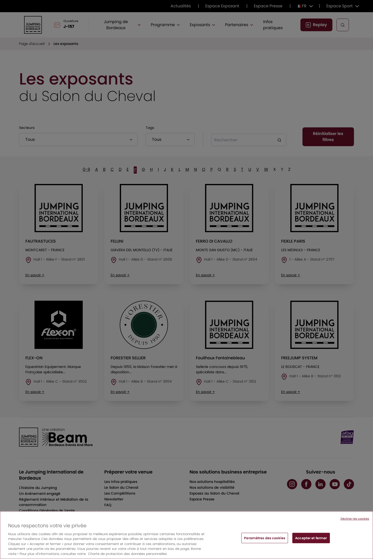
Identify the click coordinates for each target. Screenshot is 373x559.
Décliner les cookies (355, 519)
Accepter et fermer (311, 537)
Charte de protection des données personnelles (127, 553)
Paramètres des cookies (264, 537)
